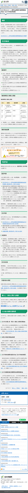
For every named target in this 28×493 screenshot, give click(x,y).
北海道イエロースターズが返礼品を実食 (10, 448)
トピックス (4, 422)
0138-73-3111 (7, 399)
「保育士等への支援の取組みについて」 (15, 348)
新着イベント (23, 422)
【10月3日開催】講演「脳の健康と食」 (10, 460)
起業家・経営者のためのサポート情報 (9, 427)
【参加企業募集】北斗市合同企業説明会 (10, 456)
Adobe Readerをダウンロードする (9, 414)
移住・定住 (14, 5)
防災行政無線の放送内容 (6, 452)
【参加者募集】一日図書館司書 (8, 444)
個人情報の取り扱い (6, 487)
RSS (3, 469)
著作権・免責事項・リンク (16, 486)
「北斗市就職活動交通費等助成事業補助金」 (16, 381)
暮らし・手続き (7, 5)
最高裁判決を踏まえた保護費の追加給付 (10, 431)
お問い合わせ (10, 402)
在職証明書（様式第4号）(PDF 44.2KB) (12, 231)
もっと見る (24, 469)
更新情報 (14, 422)
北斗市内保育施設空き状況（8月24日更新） (11, 435)
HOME (1, 5)
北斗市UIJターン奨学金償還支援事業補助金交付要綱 (14, 35)
